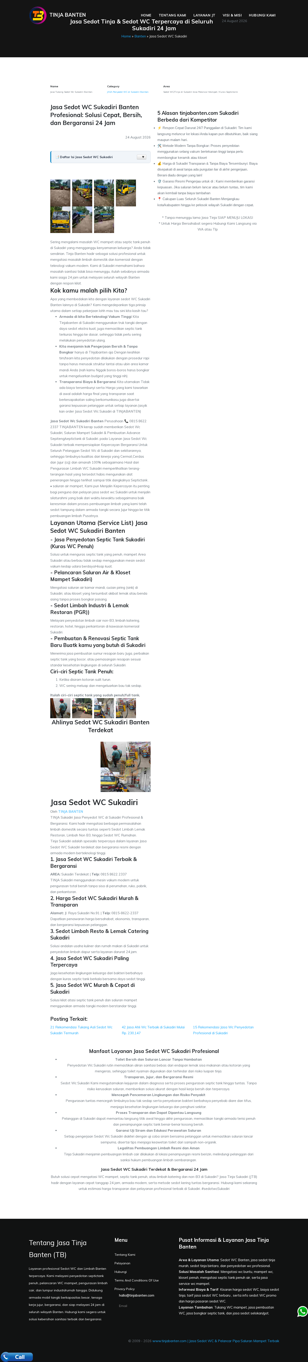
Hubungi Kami (262, 15)
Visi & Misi (232, 15)
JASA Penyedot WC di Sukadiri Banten (128, 91)
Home (146, 15)
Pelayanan (122, 1263)
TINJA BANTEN (70, 811)
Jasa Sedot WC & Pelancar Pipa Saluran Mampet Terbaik (234, 1341)
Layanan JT (204, 15)
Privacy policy (125, 1289)
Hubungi (121, 1272)
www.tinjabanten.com (169, 1341)
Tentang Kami (172, 15)
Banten (140, 36)
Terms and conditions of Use (137, 1280)
